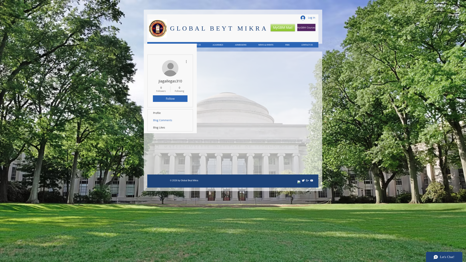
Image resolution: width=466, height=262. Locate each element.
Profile (157, 113)
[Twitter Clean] (303, 180)
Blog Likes (159, 127)
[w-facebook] (299, 182)
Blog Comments (162, 120)
